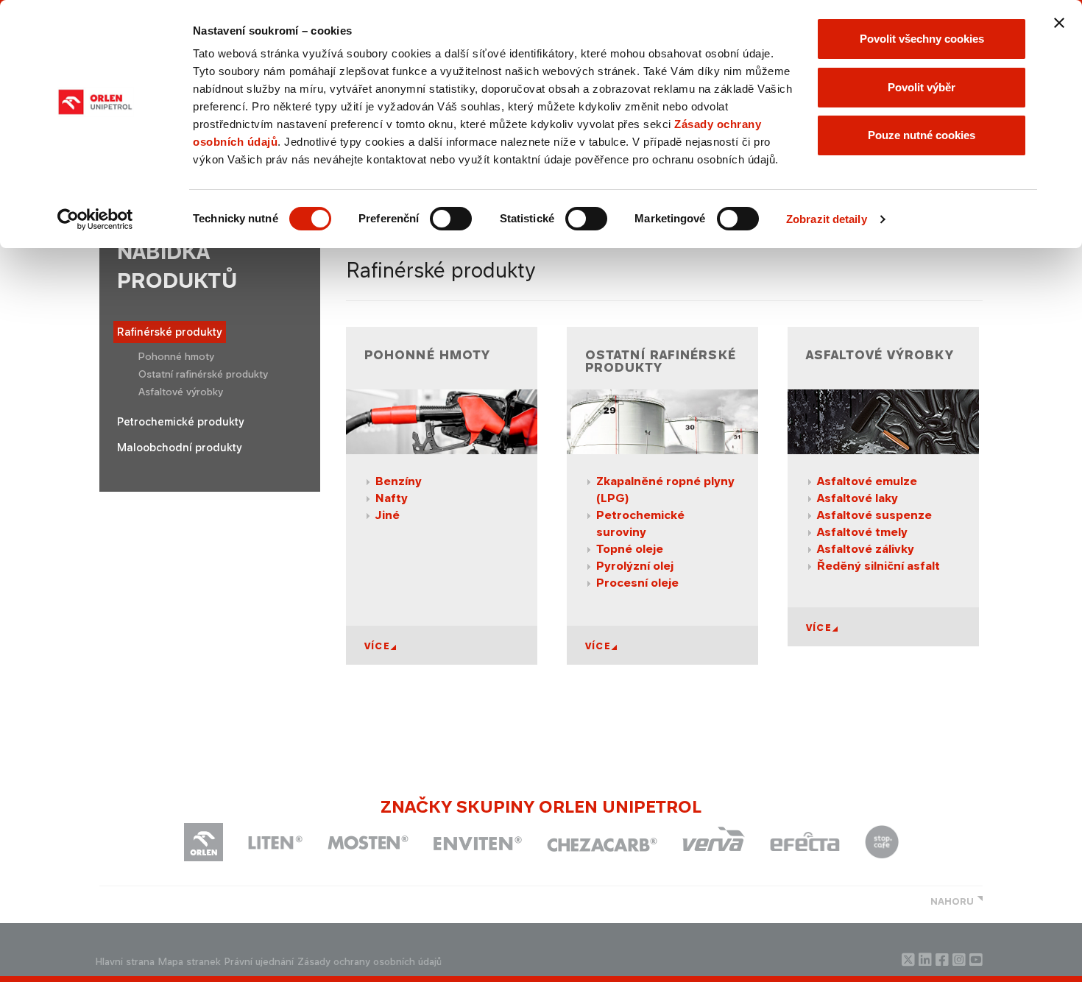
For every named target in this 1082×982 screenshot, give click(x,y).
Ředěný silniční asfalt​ (878, 566)
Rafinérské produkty (169, 331)
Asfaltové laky (857, 498)
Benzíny (398, 481)
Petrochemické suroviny (640, 523)
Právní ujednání (259, 961)
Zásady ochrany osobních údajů (369, 961)
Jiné (387, 515)
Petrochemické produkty (180, 421)
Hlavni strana (125, 961)
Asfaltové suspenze (874, 515)
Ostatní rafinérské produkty (203, 374)
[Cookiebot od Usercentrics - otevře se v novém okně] (95, 219)
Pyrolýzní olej (634, 566)
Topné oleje (629, 549)
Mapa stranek (189, 961)
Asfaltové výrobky (180, 392)
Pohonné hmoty (176, 356)
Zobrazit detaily (826, 219)
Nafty (391, 498)
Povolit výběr (921, 87)
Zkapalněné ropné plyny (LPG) (665, 489)
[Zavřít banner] (1059, 23)
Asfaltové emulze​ (867, 481)
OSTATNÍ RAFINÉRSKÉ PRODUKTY (660, 361)
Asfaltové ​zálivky (865, 549)
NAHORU (952, 901)
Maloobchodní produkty (179, 447)
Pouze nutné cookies (921, 135)
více (377, 645)
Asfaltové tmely (862, 532)
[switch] (451, 218)
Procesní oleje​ (637, 583)
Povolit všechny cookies (922, 38)
